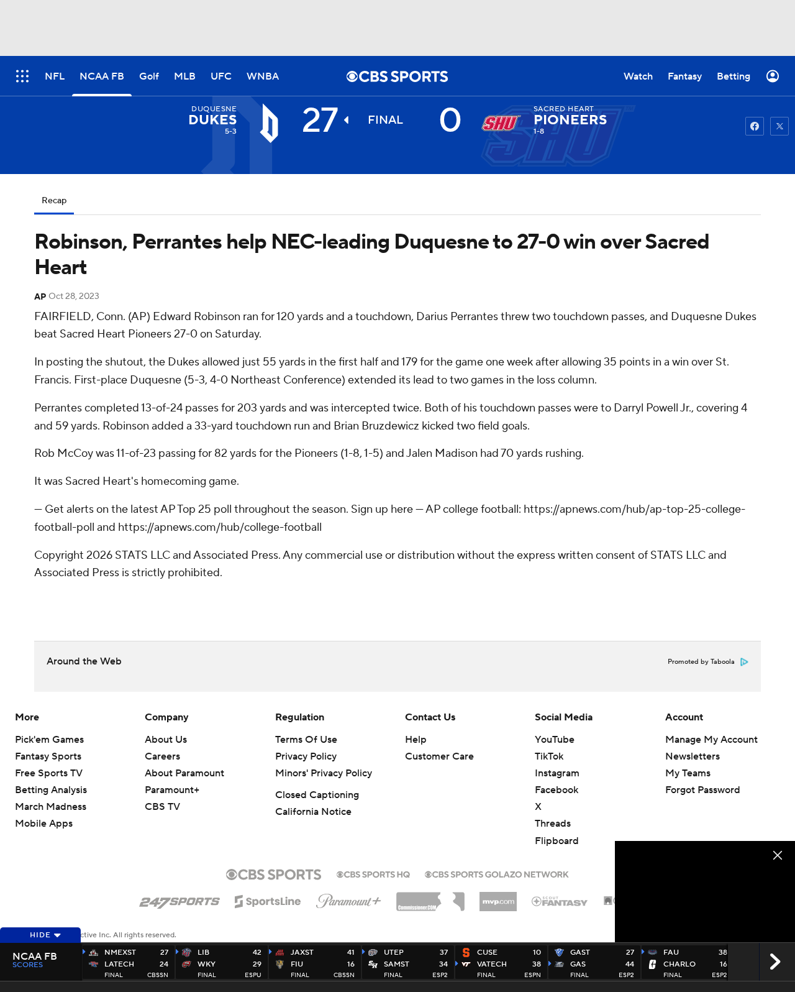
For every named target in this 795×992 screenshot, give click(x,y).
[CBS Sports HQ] (373, 873)
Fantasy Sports (48, 756)
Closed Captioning (317, 795)
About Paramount (184, 773)
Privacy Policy (306, 756)
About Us (166, 739)
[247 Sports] (179, 899)
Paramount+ (172, 790)
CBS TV (162, 807)
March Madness (50, 807)
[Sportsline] (268, 899)
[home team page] (501, 123)
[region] (705, 891)
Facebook (556, 790)
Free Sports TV (49, 773)
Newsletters (692, 756)
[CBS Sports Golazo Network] (497, 873)
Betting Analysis (51, 790)
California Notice (313, 812)
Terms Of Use (306, 739)
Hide (40, 935)
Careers (162, 756)
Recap (54, 200)
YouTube (555, 739)
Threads (553, 823)
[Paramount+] (348, 899)
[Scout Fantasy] (560, 900)
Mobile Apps (44, 823)
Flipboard (557, 841)
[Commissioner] (430, 897)
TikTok (549, 756)
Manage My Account (711, 739)
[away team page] (269, 123)
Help (416, 739)
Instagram (557, 773)
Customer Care (439, 756)
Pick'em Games (49, 739)
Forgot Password (702, 790)
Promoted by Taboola (701, 662)
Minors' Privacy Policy (323, 773)
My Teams (688, 773)
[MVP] (498, 897)
